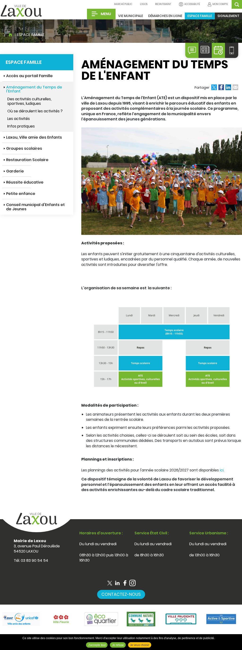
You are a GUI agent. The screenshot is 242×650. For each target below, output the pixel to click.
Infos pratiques (21, 126)
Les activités (18, 118)
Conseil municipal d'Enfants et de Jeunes (35, 207)
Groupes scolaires (24, 148)
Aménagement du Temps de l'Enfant (34, 89)
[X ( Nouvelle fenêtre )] (110, 583)
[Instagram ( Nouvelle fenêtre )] (132, 583)
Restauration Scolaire (27, 159)
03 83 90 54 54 (34, 560)
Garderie (15, 171)
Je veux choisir (139, 645)
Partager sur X (214, 87)
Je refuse (118, 645)
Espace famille (30, 34)
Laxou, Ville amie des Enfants (34, 137)
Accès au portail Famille (29, 76)
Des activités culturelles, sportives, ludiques (29, 101)
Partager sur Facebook (221, 87)
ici (222, 470)
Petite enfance (20, 193)
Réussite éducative (24, 182)
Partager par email (235, 87)
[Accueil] (21, 11)
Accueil (10, 34)
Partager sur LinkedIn (228, 87)
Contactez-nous (121, 594)
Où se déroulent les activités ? (35, 111)
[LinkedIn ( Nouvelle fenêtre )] (117, 583)
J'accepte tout (97, 645)
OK (237, 4)
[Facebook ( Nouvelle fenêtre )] (125, 583)
